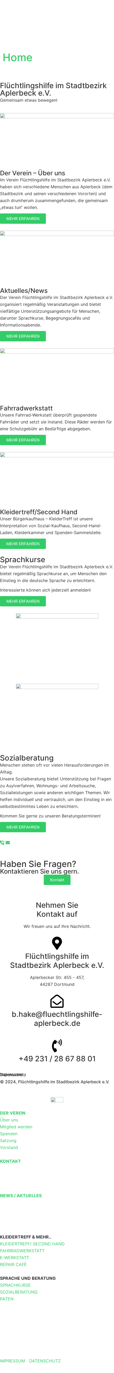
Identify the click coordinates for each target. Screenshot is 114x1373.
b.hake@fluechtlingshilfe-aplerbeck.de (57, 1019)
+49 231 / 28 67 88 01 (57, 1058)
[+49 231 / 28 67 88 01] (57, 1045)
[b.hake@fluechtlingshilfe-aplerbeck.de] (57, 1001)
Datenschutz (13, 1074)
